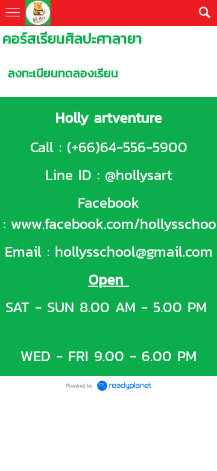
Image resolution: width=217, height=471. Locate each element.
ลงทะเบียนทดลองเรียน (63, 73)
